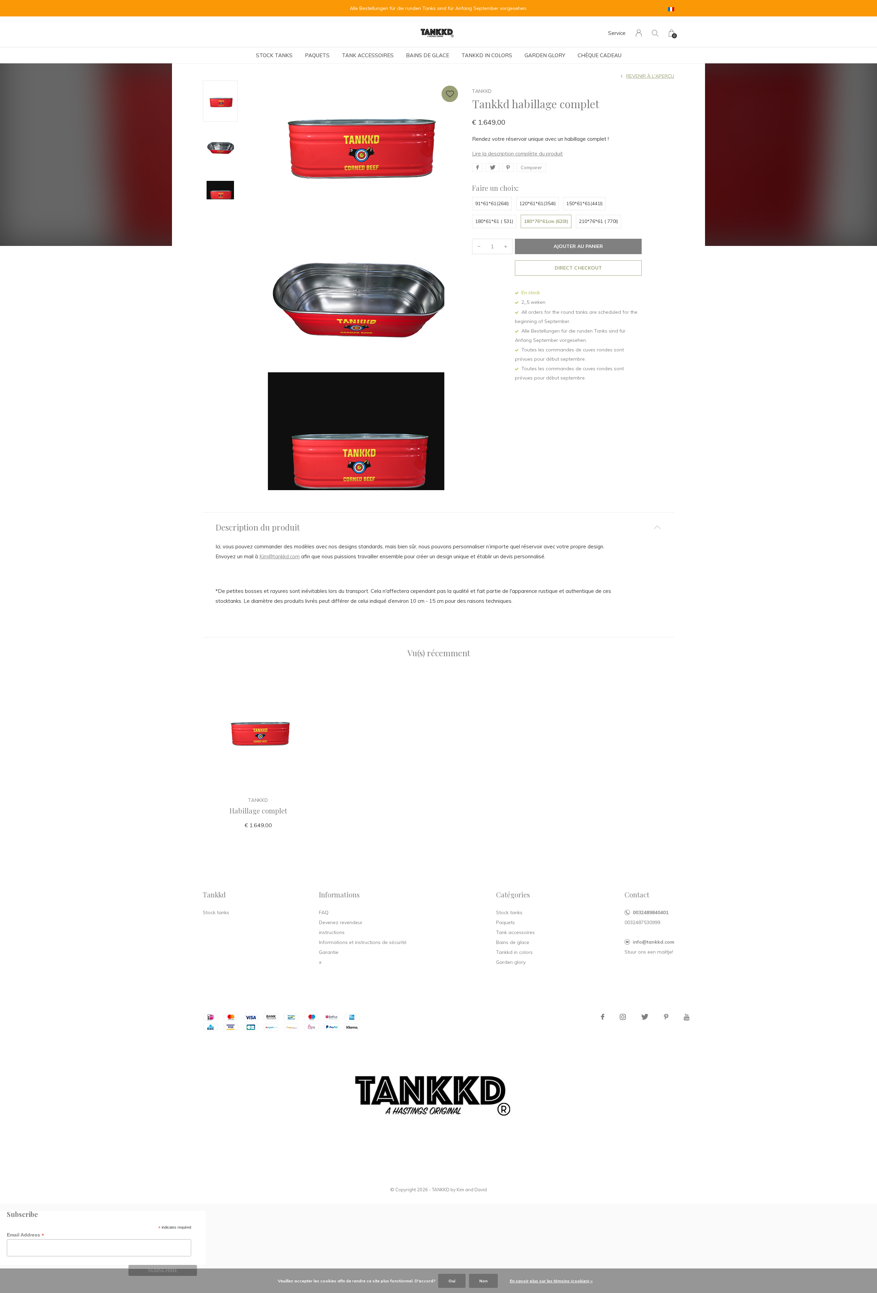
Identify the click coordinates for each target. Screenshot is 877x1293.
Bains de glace (427, 55)
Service (617, 33)
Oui (451, 1280)
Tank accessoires (368, 55)
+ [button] (505, 246)
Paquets (317, 55)
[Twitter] (645, 1017)
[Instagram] (623, 1017)
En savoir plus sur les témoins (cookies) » (551, 1280)
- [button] (479, 246)
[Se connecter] (639, 33)
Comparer (531, 167)
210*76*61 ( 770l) (598, 221)
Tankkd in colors (486, 55)
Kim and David (472, 1189)
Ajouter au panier (578, 246)
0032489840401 (650, 912)
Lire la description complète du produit (517, 153)
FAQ (324, 912)
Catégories (513, 894)
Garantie (328, 952)
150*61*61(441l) (584, 203)
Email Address (25, 1235)
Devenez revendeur (340, 922)
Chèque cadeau (599, 55)
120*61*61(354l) (537, 203)
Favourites (450, 94)
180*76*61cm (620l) (546, 221)
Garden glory (544, 55)
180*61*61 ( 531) (494, 221)
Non (483, 1280)
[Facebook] (602, 1017)
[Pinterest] (666, 1017)
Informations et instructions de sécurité (363, 942)
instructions (332, 932)
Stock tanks (274, 55)
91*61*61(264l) (492, 203)
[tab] (438, 527)
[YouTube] (687, 1017)
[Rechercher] (655, 33)
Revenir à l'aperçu (650, 76)
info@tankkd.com (653, 942)
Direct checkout (578, 268)
